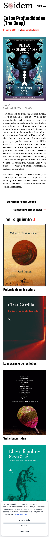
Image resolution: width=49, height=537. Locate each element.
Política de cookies (21, 514)
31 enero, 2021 (9, 30)
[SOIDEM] (18, 6)
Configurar (24, 532)
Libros (36, 30)
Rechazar (24, 526)
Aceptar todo (24, 520)
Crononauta (26, 30)
